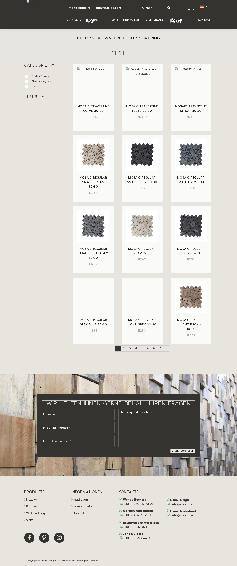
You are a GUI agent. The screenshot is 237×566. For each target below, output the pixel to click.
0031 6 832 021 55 (138, 527)
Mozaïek (31, 499)
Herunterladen (83, 506)
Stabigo (52, 560)
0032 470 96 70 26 (139, 504)
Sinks (35, 86)
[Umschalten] (52, 65)
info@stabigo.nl (79, 7)
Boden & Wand (41, 76)
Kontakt (78, 513)
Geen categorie (41, 81)
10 (160, 348)
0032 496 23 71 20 (138, 515)
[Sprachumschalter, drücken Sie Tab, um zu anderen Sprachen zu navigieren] (203, 6)
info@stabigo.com (108, 7)
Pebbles (31, 506)
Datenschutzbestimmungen (73, 560)
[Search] (169, 7)
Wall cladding (35, 513)
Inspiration (80, 499)
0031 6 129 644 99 (138, 538)
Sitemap (93, 560)
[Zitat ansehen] (192, 5)
